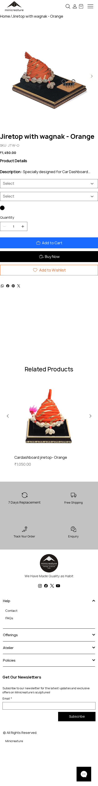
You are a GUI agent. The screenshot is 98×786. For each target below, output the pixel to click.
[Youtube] (58, 585)
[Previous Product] (7, 416)
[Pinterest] (13, 294)
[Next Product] (90, 416)
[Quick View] (49, 416)
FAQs (9, 618)
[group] (49, 427)
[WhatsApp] (2, 294)
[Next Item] (91, 76)
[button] (68, 6)
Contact (11, 611)
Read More (9, 180)
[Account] (75, 6)
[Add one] (22, 235)
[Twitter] (18, 294)
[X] (52, 585)
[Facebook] (7, 294)
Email (7, 698)
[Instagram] (40, 585)
